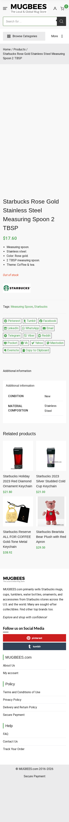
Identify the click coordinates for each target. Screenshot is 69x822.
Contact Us (10, 741)
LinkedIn (13, 328)
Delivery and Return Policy (20, 707)
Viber (31, 335)
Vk (26, 343)
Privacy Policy (12, 699)
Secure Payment (14, 715)
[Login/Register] (55, 8)
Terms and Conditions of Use (21, 692)
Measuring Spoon (22, 306)
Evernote (13, 350)
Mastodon (56, 343)
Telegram (14, 335)
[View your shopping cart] (62, 8)
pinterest (37, 637)
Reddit (46, 335)
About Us (9, 665)
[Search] (61, 21)
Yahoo (39, 343)
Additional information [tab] (17, 371)
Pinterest (14, 321)
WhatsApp (32, 328)
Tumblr (31, 321)
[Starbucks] (17, 289)
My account (10, 673)
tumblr (37, 646)
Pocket (12, 343)
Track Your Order (13, 749)
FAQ (5, 734)
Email (50, 328)
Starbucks (40, 306)
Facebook (49, 321)
